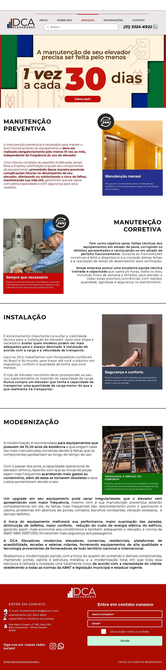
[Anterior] (18, 71)
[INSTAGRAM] (53, 646)
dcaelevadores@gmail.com (39, 610)
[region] (132, 161)
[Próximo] (148, 71)
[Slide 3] (85, 99)
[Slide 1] (80, 99)
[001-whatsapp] (61, 646)
